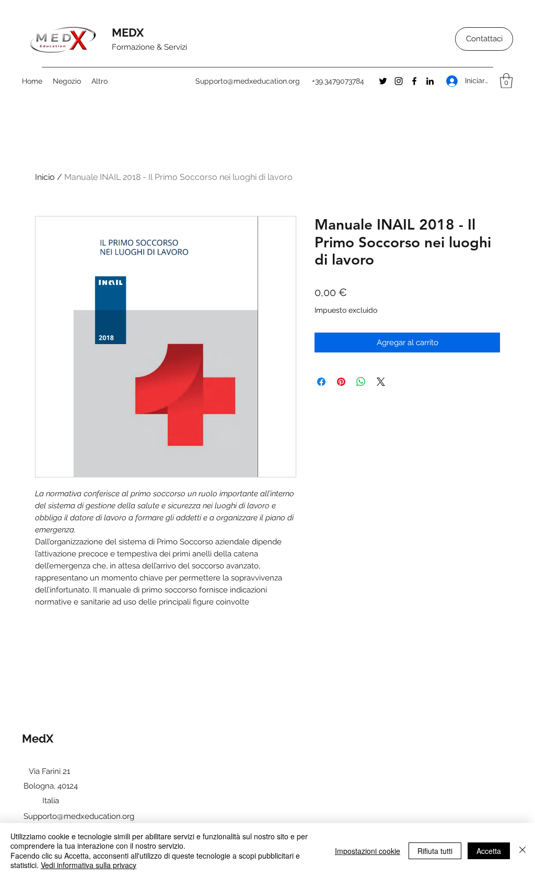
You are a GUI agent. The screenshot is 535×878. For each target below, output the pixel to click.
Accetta (488, 851)
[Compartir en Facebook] (321, 381)
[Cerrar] (522, 850)
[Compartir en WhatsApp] (361, 381)
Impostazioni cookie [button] (367, 851)
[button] (506, 80)
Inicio (45, 177)
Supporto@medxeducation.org (247, 81)
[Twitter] (383, 81)
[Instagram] (398, 81)
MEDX (129, 32)
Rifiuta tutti (434, 851)
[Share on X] (381, 381)
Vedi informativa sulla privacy (88, 865)
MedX (39, 738)
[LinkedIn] (430, 81)
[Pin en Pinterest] (341, 381)
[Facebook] (414, 81)
